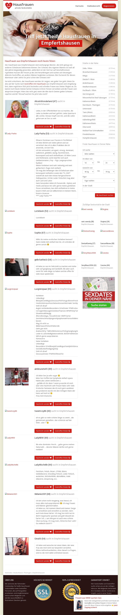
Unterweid (99, 108)
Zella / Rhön (99, 68)
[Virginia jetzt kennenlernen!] (108, 214)
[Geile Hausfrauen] (19, 5)
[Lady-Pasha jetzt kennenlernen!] (17, 141)
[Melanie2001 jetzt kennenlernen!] (17, 501)
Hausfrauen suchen (105, 195)
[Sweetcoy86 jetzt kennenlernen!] (17, 418)
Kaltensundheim (99, 116)
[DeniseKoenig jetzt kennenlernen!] (89, 235)
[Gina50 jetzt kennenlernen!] (17, 546)
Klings (99, 75)
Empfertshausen (42, 104)
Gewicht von (88, 168)
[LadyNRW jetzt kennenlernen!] (17, 445)
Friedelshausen (99, 134)
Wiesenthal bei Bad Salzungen (99, 97)
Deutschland (17, 573)
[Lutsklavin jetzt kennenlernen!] (17, 218)
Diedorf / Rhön (99, 79)
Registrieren (109, 6)
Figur (85, 176)
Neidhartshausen (99, 86)
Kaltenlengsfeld (99, 119)
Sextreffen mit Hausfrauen (35, 84)
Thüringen (27, 573)
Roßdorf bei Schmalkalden (99, 130)
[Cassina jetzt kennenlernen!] (108, 257)
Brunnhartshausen (99, 72)
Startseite (79, 6)
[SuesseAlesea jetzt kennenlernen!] (108, 235)
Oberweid (99, 127)
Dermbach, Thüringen (99, 105)
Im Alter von (88, 159)
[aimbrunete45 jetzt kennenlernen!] (17, 376)
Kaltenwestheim (99, 123)
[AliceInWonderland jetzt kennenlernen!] (17, 109)
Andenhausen (99, 83)
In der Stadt (87, 185)
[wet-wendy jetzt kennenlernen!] (89, 214)
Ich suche (86, 150)
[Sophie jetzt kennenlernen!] (17, 240)
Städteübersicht (93, 6)
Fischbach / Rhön (99, 90)
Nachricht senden (43, 126)
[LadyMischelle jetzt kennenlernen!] (17, 472)
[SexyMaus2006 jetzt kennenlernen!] (89, 257)
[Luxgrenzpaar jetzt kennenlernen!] (17, 296)
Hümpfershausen (99, 138)
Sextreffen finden (62, 126)
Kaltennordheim (99, 101)
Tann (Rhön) (99, 112)
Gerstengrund (99, 94)
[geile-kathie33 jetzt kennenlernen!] (17, 267)
